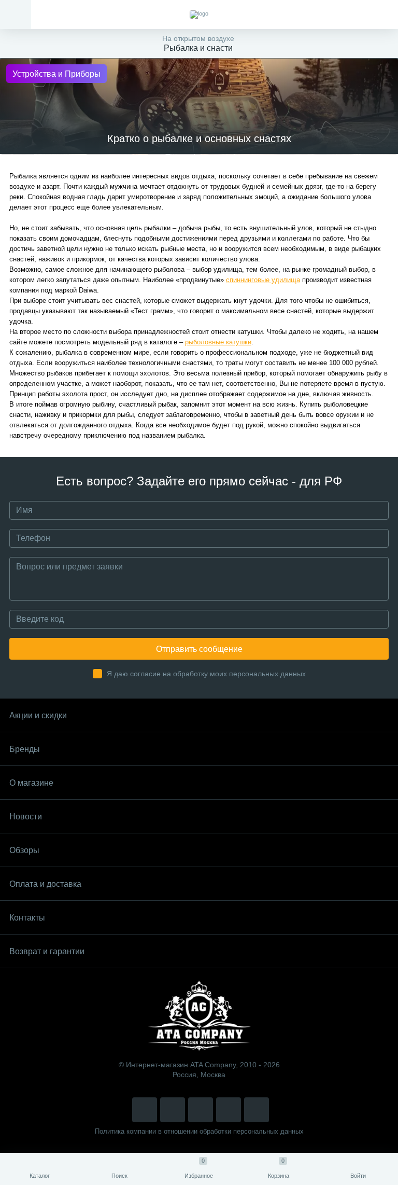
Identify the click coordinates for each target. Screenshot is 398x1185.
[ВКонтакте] (172, 1109)
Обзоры (24, 850)
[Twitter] (200, 1109)
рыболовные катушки (218, 342)
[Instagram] (144, 1109)
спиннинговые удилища (263, 280)
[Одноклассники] (256, 1109)
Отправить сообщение (199, 649)
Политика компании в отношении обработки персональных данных (199, 1131)
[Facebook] (228, 1109)
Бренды (24, 749)
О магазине (31, 782)
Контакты (27, 917)
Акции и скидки (38, 715)
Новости (25, 816)
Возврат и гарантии (46, 951)
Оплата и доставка (45, 884)
